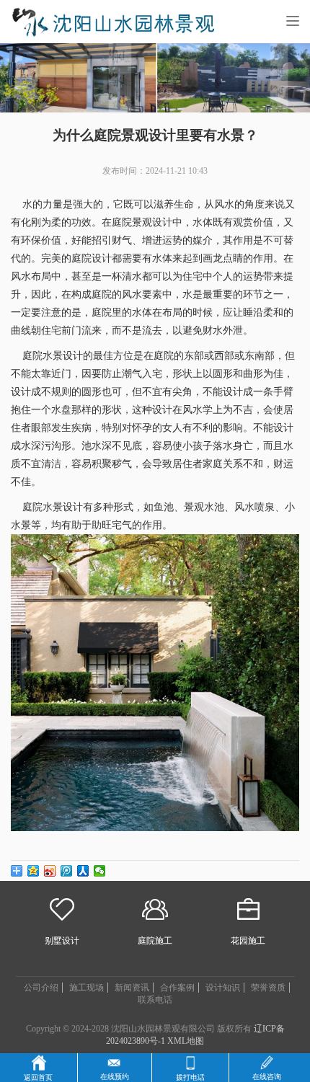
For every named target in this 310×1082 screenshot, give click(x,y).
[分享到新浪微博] (50, 871)
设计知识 (222, 988)
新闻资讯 (132, 988)
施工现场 (86, 988)
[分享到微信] (100, 871)
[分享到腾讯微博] (67, 871)
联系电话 (155, 1000)
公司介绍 (41, 988)
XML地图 (185, 1041)
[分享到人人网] (83, 871)
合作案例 (177, 988)
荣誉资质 (268, 988)
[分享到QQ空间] (33, 871)
